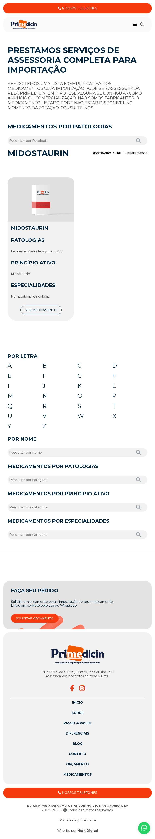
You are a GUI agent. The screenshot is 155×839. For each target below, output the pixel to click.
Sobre (77, 713)
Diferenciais (77, 733)
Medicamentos (77, 774)
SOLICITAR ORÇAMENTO (34, 618)
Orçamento (77, 764)
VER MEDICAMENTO (41, 310)
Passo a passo (77, 723)
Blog (78, 744)
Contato (77, 754)
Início (77, 703)
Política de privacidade (77, 820)
